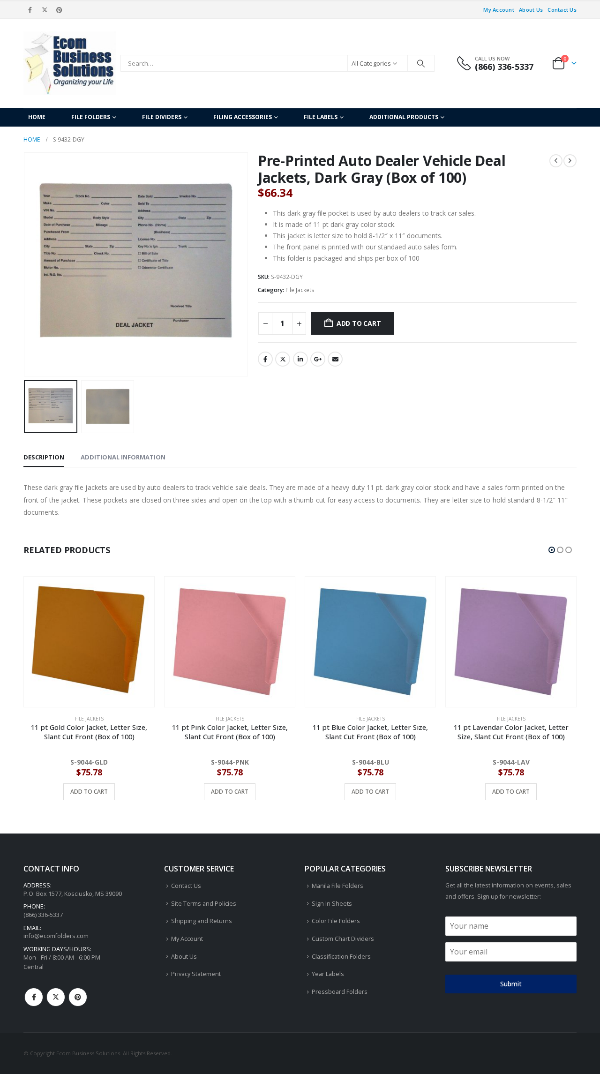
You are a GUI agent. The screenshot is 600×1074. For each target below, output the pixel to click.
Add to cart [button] (89, 792)
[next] (570, 160)
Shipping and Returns (201, 921)
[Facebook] (30, 10)
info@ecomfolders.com (56, 936)
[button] (26, 264)
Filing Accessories (242, 117)
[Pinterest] (59, 10)
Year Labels (328, 974)
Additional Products (403, 117)
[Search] (421, 63)
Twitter (282, 359)
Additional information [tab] (123, 457)
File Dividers (161, 117)
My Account (498, 9)
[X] (44, 10)
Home (36, 117)
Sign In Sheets (332, 904)
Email (335, 359)
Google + (317, 359)
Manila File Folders (337, 886)
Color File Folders (336, 921)
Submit (511, 983)
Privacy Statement (196, 974)
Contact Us (562, 9)
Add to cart (359, 323)
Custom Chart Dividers (343, 939)
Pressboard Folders (340, 992)
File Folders (90, 117)
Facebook (265, 359)
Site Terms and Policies (203, 904)
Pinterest (77, 997)
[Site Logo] (69, 63)
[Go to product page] (89, 642)
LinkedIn (300, 359)
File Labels (321, 117)
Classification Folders (341, 957)
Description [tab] (43, 457)
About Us (531, 9)
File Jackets (300, 290)
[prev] (555, 160)
